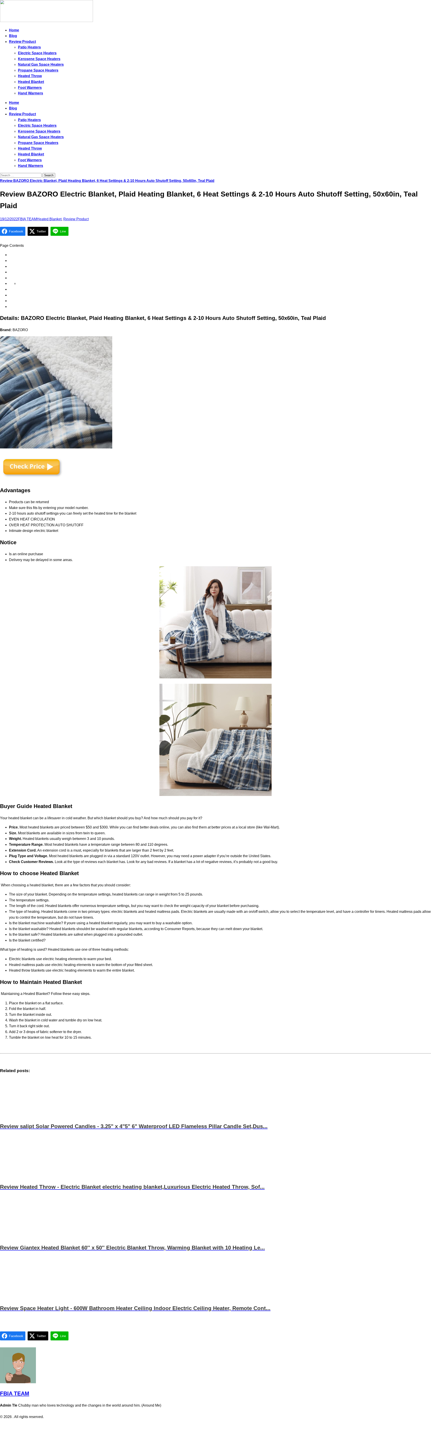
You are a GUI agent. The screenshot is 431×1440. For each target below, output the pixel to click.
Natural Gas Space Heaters (41, 64)
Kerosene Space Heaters (39, 59)
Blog (13, 36)
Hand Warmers (30, 93)
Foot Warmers (30, 88)
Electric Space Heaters (37, 53)
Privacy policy (207, 1426)
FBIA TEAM (27, 219)
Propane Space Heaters (38, 70)
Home (14, 30)
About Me (227, 1426)
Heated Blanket (31, 82)
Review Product (22, 42)
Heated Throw (30, 76)
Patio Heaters (29, 47)
